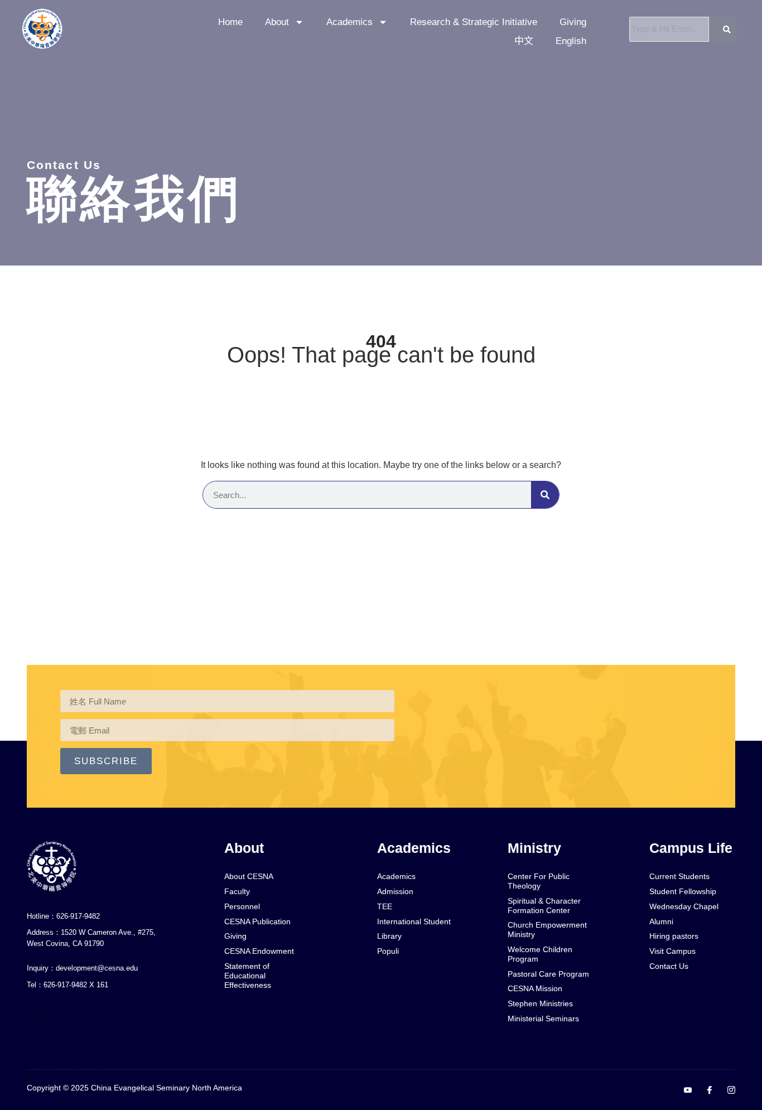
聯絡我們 (134, 198)
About (277, 22)
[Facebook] (705, 1090)
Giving (573, 22)
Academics (349, 22)
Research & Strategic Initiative (473, 22)
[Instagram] (726, 1090)
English (571, 41)
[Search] (545, 494)
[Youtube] (683, 1090)
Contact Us (64, 164)
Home (230, 22)
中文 (523, 41)
